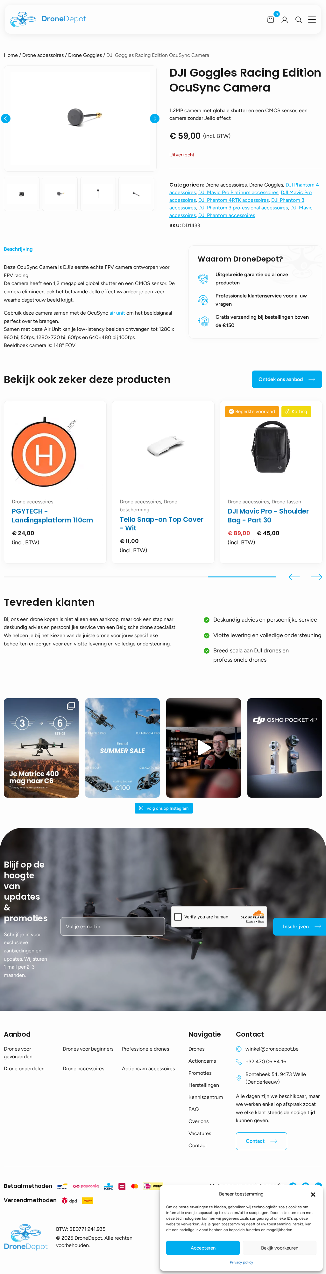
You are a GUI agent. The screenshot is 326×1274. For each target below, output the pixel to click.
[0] (270, 19)
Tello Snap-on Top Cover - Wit (161, 524)
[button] (313, 1194)
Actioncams (202, 1061)
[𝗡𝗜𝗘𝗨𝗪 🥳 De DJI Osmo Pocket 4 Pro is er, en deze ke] (284, 748)
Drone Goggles (85, 55)
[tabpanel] (55, 482)
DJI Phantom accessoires (226, 215)
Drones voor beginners (88, 1049)
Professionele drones (145, 1049)
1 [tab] (38, 576)
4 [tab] (242, 576)
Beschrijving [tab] (18, 249)
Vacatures (199, 1133)
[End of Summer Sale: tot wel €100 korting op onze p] (122, 748)
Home (11, 55)
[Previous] (6, 118)
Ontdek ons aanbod (281, 379)
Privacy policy (241, 1262)
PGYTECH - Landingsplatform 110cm (52, 515)
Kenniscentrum (205, 1097)
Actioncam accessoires (148, 1069)
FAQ (193, 1109)
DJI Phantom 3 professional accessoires (243, 208)
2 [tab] (106, 576)
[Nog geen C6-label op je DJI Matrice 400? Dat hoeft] (41, 748)
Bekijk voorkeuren (279, 1248)
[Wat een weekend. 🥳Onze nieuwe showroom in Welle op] (203, 748)
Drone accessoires (43, 55)
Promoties (199, 1073)
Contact (197, 1145)
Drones (196, 1049)
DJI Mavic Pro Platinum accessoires (238, 192)
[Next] (154, 118)
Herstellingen (203, 1085)
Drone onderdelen (24, 1069)
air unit (117, 313)
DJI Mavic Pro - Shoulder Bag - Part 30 (268, 515)
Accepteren (203, 1248)
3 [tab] (174, 576)
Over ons (198, 1121)
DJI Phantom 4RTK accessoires (233, 200)
